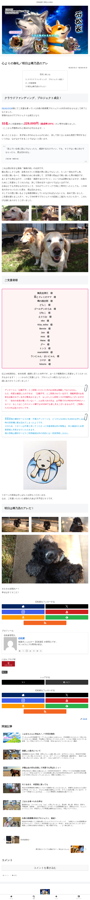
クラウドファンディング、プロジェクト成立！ (45, 79)
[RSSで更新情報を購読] (45, 623)
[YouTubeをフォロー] (66, 612)
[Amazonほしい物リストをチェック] (23, 617)
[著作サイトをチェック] (23, 606)
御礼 (5, 672)
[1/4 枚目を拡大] (26, 208)
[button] (66, 682)
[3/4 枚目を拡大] (85, 208)
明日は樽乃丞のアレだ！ (37, 86)
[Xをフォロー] (66, 606)
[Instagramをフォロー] (23, 612)
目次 (42, 74)
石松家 (21, 638)
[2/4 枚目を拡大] (56, 208)
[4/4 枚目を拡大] (85, 226)
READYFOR (7, 108)
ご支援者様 (31, 83)
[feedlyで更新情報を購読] (66, 617)
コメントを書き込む (45, 867)
